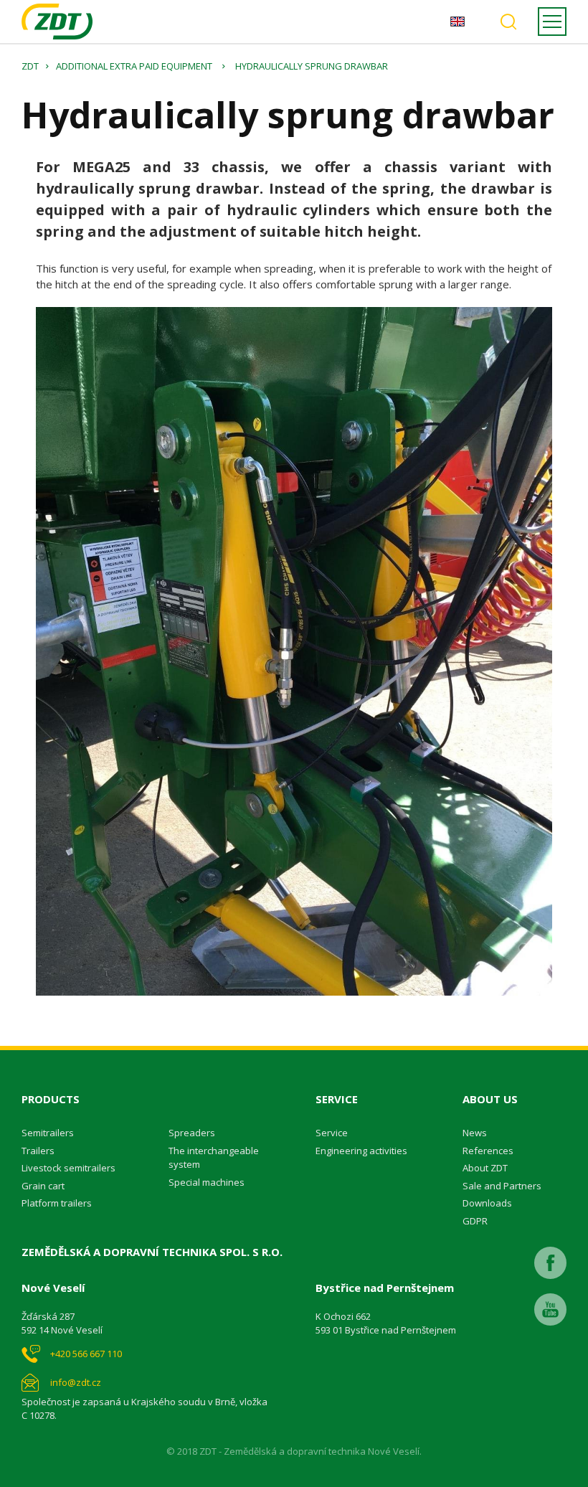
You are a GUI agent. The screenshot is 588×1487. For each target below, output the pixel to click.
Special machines (207, 1182)
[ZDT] (57, 21)
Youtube (550, 1309)
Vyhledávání (508, 21)
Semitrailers (48, 1132)
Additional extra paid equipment (134, 66)
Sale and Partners (502, 1185)
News (475, 1132)
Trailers (38, 1150)
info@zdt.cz (75, 1382)
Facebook (550, 1263)
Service (332, 1132)
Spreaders (192, 1132)
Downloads (487, 1202)
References (488, 1150)
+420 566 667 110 (86, 1353)
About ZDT (485, 1167)
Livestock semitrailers (68, 1167)
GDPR (475, 1220)
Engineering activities (361, 1150)
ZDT (30, 66)
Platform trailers (57, 1202)
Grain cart (43, 1185)
